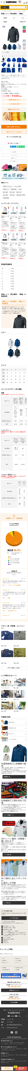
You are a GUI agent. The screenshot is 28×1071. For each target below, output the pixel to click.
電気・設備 (12, 192)
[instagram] (16, 1032)
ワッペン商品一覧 (7, 854)
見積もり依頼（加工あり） (14, 127)
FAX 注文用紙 (14, 1002)
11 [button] (23, 56)
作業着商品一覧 (6, 776)
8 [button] (17, 56)
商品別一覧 (6, 11)
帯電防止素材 (13, 189)
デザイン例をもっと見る (13, 667)
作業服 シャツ (6, 189)
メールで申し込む (14, 918)
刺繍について (13, 158)
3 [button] (7, 56)
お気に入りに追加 (14, 143)
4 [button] (9, 56)
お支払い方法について (7, 1040)
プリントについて (14, 155)
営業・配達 (12, 195)
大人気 (20, 189)
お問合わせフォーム (14, 990)
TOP (2, 11)
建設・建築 (5, 192)
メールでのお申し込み (15, 136)
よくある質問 (13, 151)
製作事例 (4, 960)
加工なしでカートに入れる (7, 1068)
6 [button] (13, 56)
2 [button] (5, 56)
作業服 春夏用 (6, 197)
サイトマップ (18, 962)
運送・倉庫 (5, 195)
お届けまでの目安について (8, 1059)
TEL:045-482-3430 (14, 986)
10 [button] (21, 56)
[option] (14, 41)
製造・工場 (19, 192)
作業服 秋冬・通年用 (21, 195)
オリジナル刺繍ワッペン (13, 161)
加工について (5, 962)
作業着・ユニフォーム (12, 11)
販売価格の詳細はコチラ (14, 99)
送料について (5, 1053)
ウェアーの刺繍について (8, 815)
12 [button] (25, 56)
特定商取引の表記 (19, 967)
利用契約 (4, 967)
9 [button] (19, 56)
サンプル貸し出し (7, 902)
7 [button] (15, 56)
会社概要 (17, 969)
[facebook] (11, 1032)
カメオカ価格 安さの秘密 (14, 104)
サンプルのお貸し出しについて (9, 1047)
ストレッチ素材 (17, 186)
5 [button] (11, 56)
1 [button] (2, 56)
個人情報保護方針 (6, 969)
